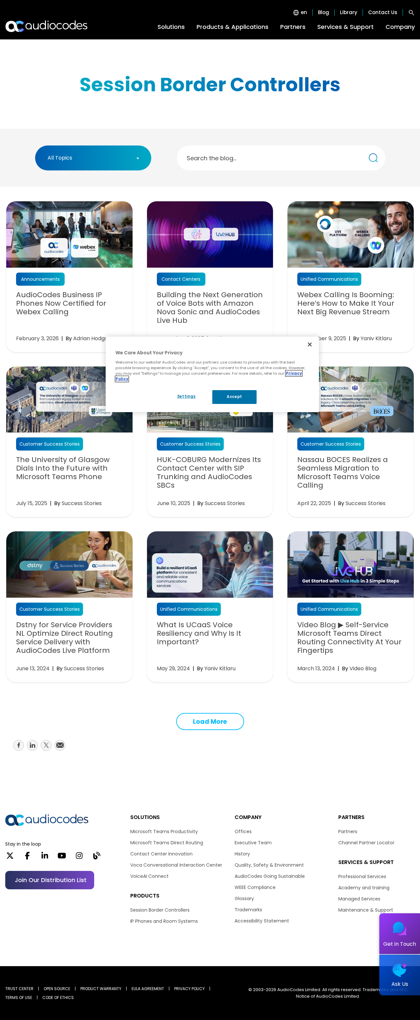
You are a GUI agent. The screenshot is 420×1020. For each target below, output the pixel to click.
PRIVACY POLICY (189, 988)
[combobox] (93, 157)
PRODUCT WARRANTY (100, 988)
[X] (10, 858)
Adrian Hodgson (93, 338)
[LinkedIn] (45, 858)
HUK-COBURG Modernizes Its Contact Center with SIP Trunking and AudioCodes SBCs (209, 472)
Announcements (40, 279)
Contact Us (382, 12)
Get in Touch (399, 944)
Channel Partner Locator (366, 842)
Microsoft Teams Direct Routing (166, 842)
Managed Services (359, 899)
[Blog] (96, 858)
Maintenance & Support (365, 910)
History (242, 854)
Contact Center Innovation (161, 854)
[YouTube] (62, 858)
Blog (323, 12)
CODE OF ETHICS (58, 997)
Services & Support (345, 27)
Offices (243, 831)
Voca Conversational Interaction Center (176, 865)
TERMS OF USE (18, 997)
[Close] (310, 344)
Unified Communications (329, 279)
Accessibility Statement (262, 921)
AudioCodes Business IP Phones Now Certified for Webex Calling (61, 303)
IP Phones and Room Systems (164, 921)
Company (400, 27)
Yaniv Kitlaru (376, 338)
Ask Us (399, 984)
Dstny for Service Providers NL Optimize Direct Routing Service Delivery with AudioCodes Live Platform (64, 638)
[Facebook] (27, 858)
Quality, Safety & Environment (269, 865)
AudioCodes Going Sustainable (270, 876)
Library (348, 12)
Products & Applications (232, 27)
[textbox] (62, 157)
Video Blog (362, 668)
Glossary (244, 898)
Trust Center (19, 988)
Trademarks (248, 909)
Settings (186, 396)
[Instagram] (79, 858)
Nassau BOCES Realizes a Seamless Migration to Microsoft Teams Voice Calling (342, 472)
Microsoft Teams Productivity (164, 831)
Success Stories (82, 503)
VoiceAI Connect (149, 876)
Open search (411, 12)
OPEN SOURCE (57, 988)
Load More (210, 721)
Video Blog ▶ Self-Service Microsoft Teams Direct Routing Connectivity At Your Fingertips (349, 638)
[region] (212, 374)
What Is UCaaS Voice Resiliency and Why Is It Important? (199, 633)
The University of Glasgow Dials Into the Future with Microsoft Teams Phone (63, 468)
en (304, 12)
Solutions (171, 27)
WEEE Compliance (255, 887)
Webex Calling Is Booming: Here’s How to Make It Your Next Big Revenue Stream (345, 303)
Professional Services (362, 876)
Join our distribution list (51, 880)
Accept (234, 396)
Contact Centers (180, 279)
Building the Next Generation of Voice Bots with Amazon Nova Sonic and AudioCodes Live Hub (210, 308)
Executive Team (253, 842)
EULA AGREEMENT (148, 988)
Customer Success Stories (49, 444)
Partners (292, 27)
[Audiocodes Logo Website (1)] (46, 26)
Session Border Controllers (160, 910)
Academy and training (363, 887)
